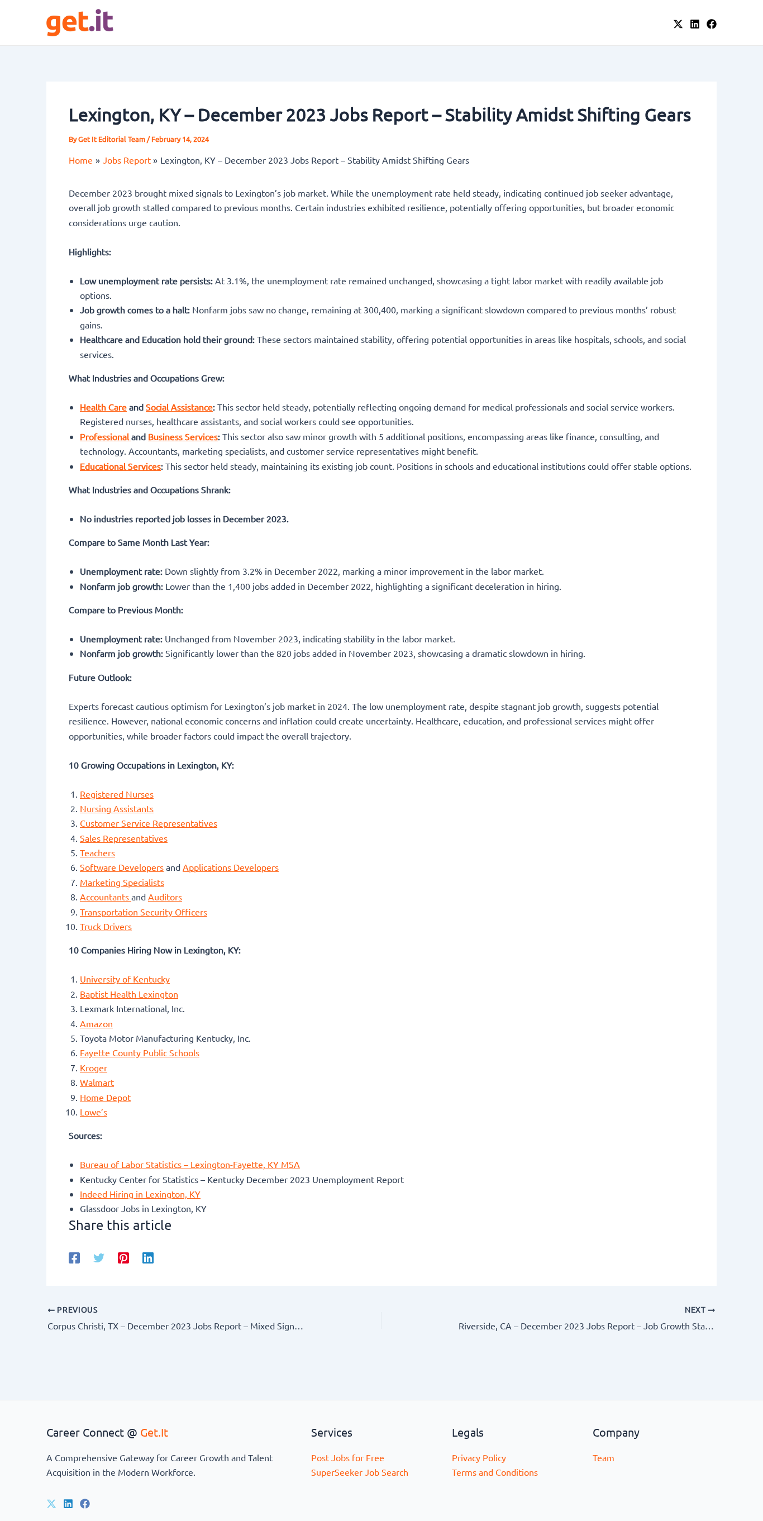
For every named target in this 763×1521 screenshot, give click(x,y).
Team (603, 1457)
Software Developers (122, 866)
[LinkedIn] (695, 24)
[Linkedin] (148, 1257)
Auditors (165, 896)
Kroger (93, 1067)
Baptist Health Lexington (129, 993)
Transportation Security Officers (143, 911)
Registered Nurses (117, 793)
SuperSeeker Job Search (359, 1471)
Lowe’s (93, 1111)
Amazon (96, 1023)
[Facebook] (712, 24)
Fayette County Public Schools (139, 1052)
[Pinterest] (123, 1257)
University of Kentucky (125, 978)
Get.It (154, 1432)
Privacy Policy (479, 1457)
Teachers (97, 852)
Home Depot (105, 1097)
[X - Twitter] (678, 24)
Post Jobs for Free (347, 1457)
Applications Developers (231, 866)
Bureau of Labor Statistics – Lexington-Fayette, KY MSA (190, 1164)
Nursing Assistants (117, 808)
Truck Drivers (106, 926)
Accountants (105, 896)
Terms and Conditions (495, 1471)
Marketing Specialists (122, 882)
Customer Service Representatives (148, 822)
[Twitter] (98, 1257)
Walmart (97, 1082)
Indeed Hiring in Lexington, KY (140, 1193)
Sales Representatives (124, 837)
